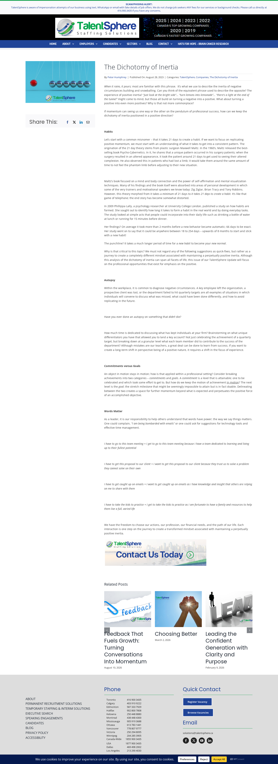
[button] (107, 630)
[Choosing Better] (178, 593)
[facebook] (186, 741)
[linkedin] (210, 741)
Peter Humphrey (117, 77)
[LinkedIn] (81, 122)
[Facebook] (67, 122)
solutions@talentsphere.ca (198, 733)
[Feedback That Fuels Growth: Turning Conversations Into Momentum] (127, 593)
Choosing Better (176, 634)
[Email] (88, 122)
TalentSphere (187, 77)
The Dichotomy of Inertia (224, 77)
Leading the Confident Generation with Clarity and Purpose (227, 647)
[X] (74, 122)
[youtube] (202, 741)
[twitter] (194, 741)
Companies (202, 77)
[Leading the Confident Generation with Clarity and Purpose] (229, 593)
